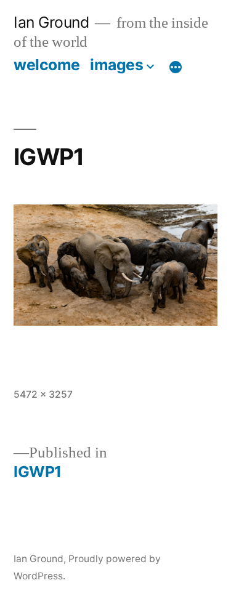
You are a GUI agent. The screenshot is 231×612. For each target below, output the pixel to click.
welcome (47, 64)
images (116, 64)
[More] (175, 67)
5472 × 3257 (43, 394)
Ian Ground (51, 22)
